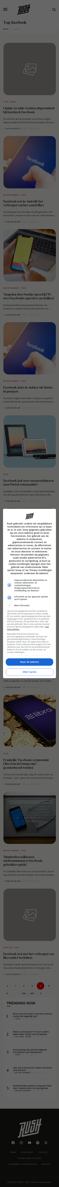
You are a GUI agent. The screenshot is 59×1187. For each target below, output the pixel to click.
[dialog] (29, 593)
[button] (29, 605)
